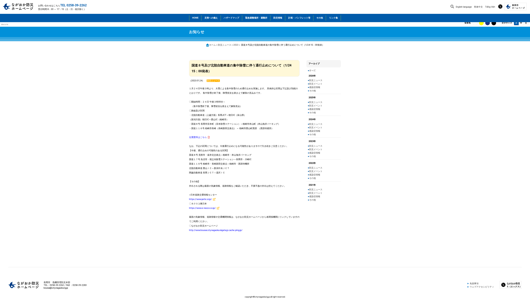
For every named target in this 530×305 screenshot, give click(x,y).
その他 (319, 17)
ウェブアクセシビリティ (482, 286)
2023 (235, 45)
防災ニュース (224, 45)
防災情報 (277, 17)
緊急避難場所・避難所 (256, 17)
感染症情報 (314, 87)
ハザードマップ (231, 17)
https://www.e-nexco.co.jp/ (202, 208)
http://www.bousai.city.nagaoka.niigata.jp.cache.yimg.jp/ (216, 230)
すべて (312, 70)
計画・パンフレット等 (299, 17)
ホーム (212, 45)
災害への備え (211, 17)
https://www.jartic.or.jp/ (200, 199)
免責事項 (474, 283)
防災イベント (315, 83)
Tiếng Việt (490, 7)
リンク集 (333, 17)
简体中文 (478, 7)
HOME (195, 17)
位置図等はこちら (198, 137)
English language (464, 7)
